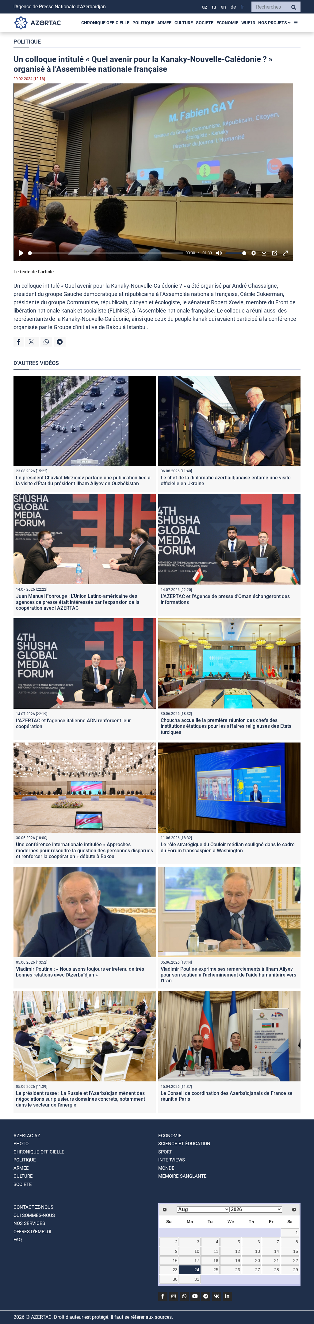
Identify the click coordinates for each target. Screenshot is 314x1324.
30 (175, 1279)
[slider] (105, 253)
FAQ (17, 1239)
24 (196, 1269)
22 (295, 1260)
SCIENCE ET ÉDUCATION (184, 1143)
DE (233, 7)
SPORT (165, 1152)
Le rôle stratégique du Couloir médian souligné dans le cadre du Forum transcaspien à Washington (228, 847)
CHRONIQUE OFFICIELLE (105, 22)
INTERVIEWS (171, 1160)
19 (237, 1260)
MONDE (166, 1168)
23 (175, 1269)
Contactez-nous (33, 1207)
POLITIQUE (143, 22)
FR (242, 7)
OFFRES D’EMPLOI (32, 1231)
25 (215, 1269)
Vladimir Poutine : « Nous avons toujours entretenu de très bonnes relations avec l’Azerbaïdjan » (80, 972)
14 (276, 1251)
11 (216, 1251)
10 (196, 1251)
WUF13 (248, 22)
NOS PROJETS (273, 22)
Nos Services (29, 1223)
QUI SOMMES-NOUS (34, 1215)
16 (175, 1260)
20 (257, 1260)
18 (215, 1260)
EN (223, 7)
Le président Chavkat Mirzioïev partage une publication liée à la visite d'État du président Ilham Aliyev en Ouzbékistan (83, 480)
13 (257, 1251)
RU (214, 7)
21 (276, 1260)
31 (196, 1279)
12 (237, 1251)
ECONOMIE (227, 22)
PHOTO (21, 1143)
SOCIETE (204, 22)
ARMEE (164, 22)
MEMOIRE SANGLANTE (182, 1176)
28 (276, 1269)
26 (237, 1269)
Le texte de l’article (33, 271)
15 (295, 1251)
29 (295, 1269)
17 (196, 1260)
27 (257, 1269)
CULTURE (183, 22)
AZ (204, 7)
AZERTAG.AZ (26, 1135)
